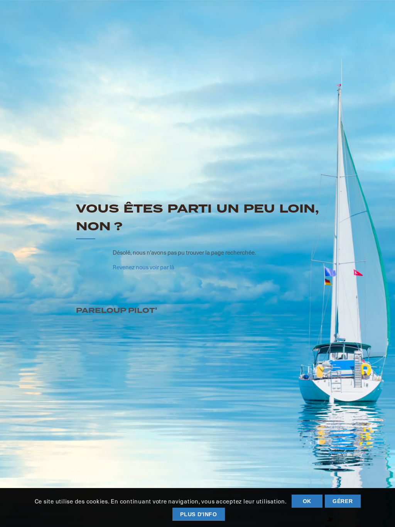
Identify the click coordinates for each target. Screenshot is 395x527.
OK (307, 501)
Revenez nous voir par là (143, 267)
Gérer (343, 501)
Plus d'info (198, 514)
